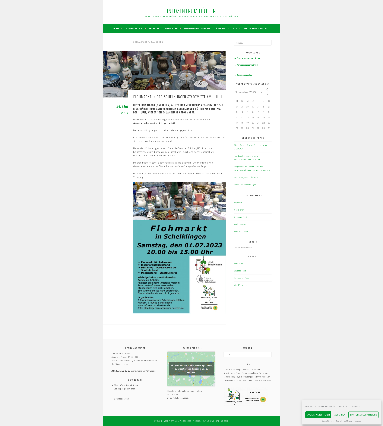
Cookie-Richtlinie (328, 421)
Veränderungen (240, 224)
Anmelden (238, 263)
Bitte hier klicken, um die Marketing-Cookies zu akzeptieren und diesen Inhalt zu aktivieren (191, 369)
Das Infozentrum (134, 28)
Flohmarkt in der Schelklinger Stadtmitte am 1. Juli (177, 96)
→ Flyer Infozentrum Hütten (247, 58)
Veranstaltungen (241, 231)
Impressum (358, 421)
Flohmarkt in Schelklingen (245, 184)
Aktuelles (154, 28)
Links (234, 28)
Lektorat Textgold (231, 376)
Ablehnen (340, 414)
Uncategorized (240, 217)
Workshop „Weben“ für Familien (247, 177)
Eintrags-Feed (240, 270)
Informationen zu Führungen (143, 371)
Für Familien (171, 28)
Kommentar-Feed (241, 278)
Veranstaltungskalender (197, 28)
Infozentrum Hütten (191, 11)
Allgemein (238, 202)
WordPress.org (240, 285)
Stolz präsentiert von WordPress (172, 421)
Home (116, 28)
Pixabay (267, 380)
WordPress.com (220, 421)
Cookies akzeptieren (318, 414)
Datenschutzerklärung (344, 421)
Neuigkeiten (239, 209)
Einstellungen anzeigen (363, 414)
